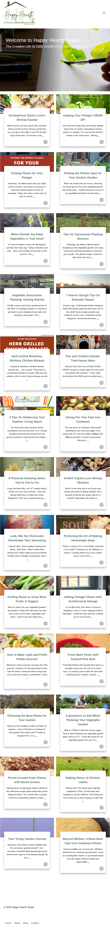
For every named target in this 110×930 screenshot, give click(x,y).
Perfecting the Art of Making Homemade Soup (83, 544)
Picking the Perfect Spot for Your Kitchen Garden (83, 181)
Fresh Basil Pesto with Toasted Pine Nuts (83, 663)
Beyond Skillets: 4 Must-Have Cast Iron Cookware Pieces (83, 847)
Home (8, 923)
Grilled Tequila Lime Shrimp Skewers (83, 485)
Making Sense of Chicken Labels (83, 786)
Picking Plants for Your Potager (27, 181)
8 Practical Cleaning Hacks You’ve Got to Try (27, 485)
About (17, 923)
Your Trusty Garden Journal (27, 847)
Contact (35, 923)
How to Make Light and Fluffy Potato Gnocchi (27, 663)
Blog (25, 923)
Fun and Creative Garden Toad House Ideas (83, 364)
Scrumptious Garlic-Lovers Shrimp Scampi (27, 122)
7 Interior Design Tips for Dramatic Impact (83, 303)
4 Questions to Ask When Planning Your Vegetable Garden (83, 724)
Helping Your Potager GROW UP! (83, 122)
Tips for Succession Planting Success (83, 242)
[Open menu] (104, 13)
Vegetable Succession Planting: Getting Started (27, 303)
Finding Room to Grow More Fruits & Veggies (27, 603)
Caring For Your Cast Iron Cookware (83, 425)
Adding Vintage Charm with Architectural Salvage (83, 603)
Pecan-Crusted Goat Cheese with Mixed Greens (27, 786)
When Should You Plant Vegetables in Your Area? (27, 242)
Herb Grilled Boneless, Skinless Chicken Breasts (27, 364)
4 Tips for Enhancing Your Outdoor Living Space (27, 425)
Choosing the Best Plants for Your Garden (27, 724)
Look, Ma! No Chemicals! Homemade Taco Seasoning (27, 544)
